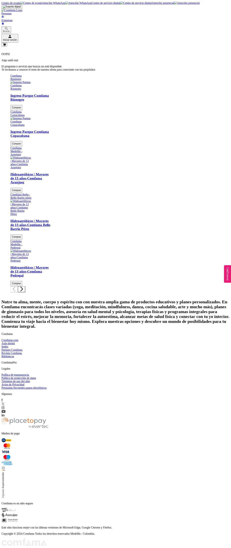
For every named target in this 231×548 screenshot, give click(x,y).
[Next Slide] (21, 289)
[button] (11, 293)
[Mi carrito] (4, 45)
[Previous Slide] (14, 289)
